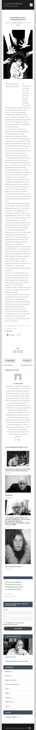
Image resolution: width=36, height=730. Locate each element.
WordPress (29, 725)
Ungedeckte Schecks (10, 657)
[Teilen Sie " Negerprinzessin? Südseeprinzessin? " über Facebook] (14, 351)
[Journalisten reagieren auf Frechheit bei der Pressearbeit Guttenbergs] (18, 458)
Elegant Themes (15, 725)
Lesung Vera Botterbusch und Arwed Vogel (16, 661)
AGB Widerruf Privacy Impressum (15, 728)
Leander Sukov (17, 23)
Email (4, 616)
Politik (18, 25)
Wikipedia (10, 325)
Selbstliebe (9, 495)
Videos (7, 706)
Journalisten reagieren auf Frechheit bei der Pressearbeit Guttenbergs (17, 470)
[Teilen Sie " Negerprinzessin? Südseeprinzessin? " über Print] (21, 351)
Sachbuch (7, 697)
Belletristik (8, 671)
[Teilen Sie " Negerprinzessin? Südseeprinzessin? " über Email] (18, 351)
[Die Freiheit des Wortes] (18, 546)
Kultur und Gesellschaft (11, 684)
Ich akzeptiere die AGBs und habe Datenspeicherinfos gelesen (13, 623)
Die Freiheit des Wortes (13, 566)
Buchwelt (7, 676)
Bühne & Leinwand (10, 680)
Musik (6, 689)
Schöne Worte (8, 702)
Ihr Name (5, 609)
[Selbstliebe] (18, 483)
